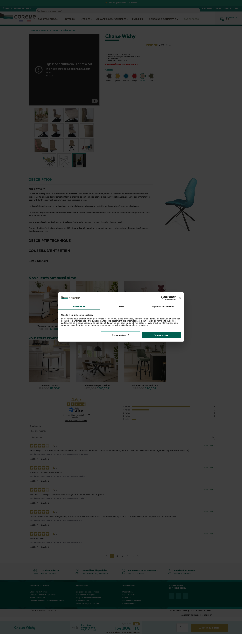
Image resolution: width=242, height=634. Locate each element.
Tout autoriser (161, 335)
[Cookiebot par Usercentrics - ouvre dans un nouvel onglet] (163, 298)
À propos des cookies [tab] (163, 306)
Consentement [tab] (79, 306)
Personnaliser (119, 335)
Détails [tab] (121, 306)
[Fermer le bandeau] (180, 298)
